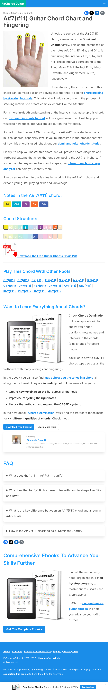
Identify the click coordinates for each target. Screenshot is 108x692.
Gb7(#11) (54, 291)
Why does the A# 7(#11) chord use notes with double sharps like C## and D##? (53, 493)
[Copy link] (102, 13)
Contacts (17, 651)
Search (67, 651)
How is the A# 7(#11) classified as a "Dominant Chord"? (45, 531)
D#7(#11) (25, 285)
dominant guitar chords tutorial (79, 143)
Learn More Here (47, 427)
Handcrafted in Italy (49, 658)
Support (57, 651)
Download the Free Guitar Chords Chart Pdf (47, 256)
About (6, 651)
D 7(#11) (23, 280)
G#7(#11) (55, 285)
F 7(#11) (50, 280)
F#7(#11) (40, 285)
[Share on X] (91, 13)
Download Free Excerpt (19, 427)
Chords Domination (41, 413)
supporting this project (16, 674)
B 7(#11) (92, 280)
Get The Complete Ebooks (24, 629)
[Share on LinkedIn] (97, 13)
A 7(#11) (78, 280)
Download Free (88, 687)
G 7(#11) (64, 280)
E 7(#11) (37, 280)
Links (75, 651)
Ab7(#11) (85, 285)
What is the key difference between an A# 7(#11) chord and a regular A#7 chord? (53, 513)
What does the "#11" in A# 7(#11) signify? (36, 475)
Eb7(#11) (39, 291)
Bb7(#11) (9, 291)
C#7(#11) (9, 285)
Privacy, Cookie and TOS (37, 651)
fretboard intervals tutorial (27, 118)
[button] (104, 3)
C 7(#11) (9, 280)
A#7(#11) (70, 285)
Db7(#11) (24, 291)
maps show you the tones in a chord (69, 377)
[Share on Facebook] (86, 13)
